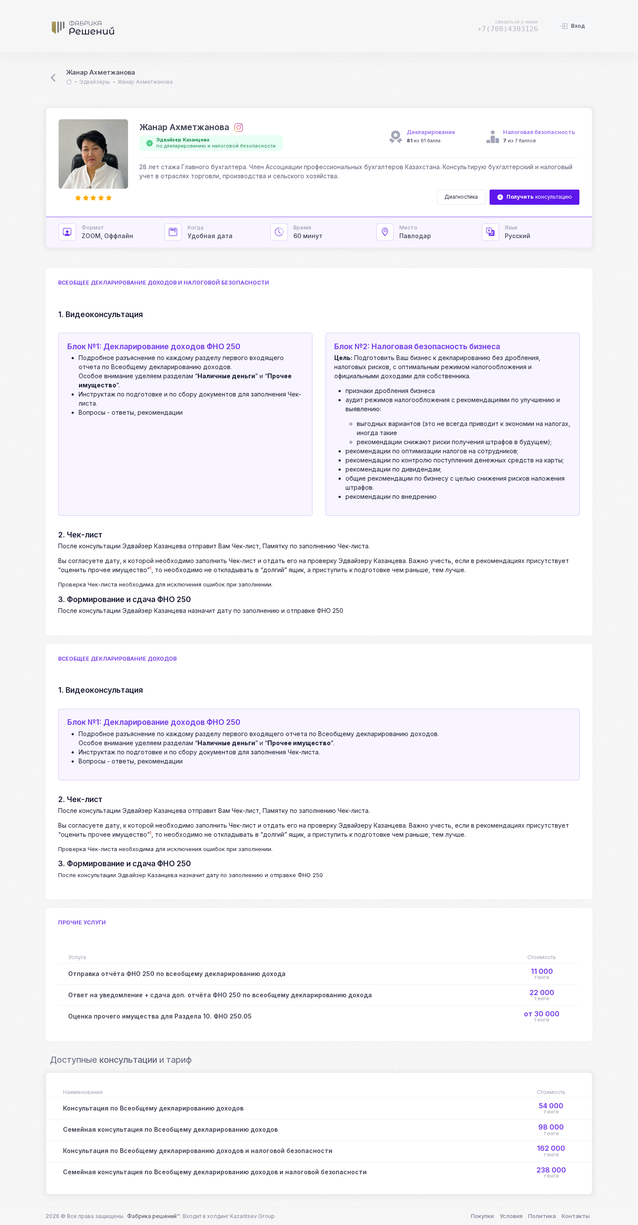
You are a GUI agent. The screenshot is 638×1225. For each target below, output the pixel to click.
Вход (577, 26)
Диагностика (461, 196)
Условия (511, 1215)
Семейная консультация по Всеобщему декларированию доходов (170, 1129)
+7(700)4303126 (507, 29)
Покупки (482, 1215)
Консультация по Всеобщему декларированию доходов (153, 1108)
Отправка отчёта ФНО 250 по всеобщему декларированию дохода (177, 973)
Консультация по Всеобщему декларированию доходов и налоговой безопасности (197, 1150)
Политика (542, 1215)
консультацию (539, 196)
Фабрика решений (152, 1216)
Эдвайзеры (94, 82)
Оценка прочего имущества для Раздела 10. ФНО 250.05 (160, 1016)
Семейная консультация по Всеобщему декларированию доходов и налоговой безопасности (215, 1172)
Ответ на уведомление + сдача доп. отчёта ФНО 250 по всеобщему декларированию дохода (220, 995)
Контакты (576, 1215)
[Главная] (69, 82)
